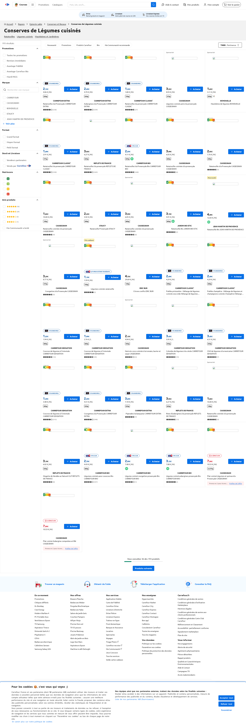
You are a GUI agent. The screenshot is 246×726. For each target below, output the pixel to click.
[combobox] (112, 4)
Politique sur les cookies (152, 643)
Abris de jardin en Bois (79, 638)
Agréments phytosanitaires (189, 651)
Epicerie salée (36, 24)
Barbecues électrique (43, 642)
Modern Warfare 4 (42, 613)
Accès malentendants (186, 675)
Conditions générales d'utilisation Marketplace (191, 603)
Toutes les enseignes (150, 631)
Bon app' (145, 620)
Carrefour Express (149, 609)
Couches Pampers (77, 617)
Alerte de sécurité (185, 647)
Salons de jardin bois (78, 613)
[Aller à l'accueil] (7, 4)
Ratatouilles (9, 36)
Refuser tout (226, 704)
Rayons (21, 24)
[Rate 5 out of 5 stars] (15, 206)
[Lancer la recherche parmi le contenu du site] (153, 4)
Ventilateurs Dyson (42, 620)
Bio (98, 45)
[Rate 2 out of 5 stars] (10, 206)
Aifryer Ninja (75, 620)
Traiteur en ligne (112, 620)
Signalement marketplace (188, 631)
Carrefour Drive (112, 606)
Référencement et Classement (190, 624)
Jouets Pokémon (77, 635)
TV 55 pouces (75, 627)
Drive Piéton (111, 613)
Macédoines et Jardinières (47, 36)
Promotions (66, 45)
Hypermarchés (148, 599)
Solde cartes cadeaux (114, 660)
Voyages (109, 638)
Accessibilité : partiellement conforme (193, 628)
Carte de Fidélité (113, 602)
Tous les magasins (149, 635)
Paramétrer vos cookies (151, 647)
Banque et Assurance (114, 627)
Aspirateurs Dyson (77, 645)
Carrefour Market (149, 602)
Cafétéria (146, 624)
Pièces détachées (185, 654)
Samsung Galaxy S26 (43, 649)
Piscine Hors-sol (76, 624)
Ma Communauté (113, 649)
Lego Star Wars (76, 642)
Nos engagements (185, 643)
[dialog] (123, 704)
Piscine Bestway (77, 631)
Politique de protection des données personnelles (157, 652)
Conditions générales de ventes (190, 599)
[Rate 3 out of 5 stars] (12, 206)
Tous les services (112, 656)
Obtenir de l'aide (102, 584)
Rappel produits (184, 658)
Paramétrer (226, 710)
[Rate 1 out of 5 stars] (8, 206)
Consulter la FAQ (203, 584)
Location (109, 631)
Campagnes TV (184, 671)
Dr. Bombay (39, 606)
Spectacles (110, 635)
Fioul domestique (113, 624)
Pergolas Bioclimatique (79, 606)
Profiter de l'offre (235, 483)
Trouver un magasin (54, 584)
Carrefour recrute (113, 645)
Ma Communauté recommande (117, 45)
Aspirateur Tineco (42, 627)
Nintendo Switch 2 (42, 631)
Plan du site (182, 635)
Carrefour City (147, 606)
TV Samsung (39, 624)
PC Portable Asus (41, 617)
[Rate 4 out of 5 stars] (13, 206)
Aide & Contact (184, 667)
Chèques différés (41, 602)
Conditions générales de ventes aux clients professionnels (192, 613)
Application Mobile (113, 599)
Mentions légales (185, 608)
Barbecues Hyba (76, 609)
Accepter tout (226, 698)
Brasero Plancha (76, 599)
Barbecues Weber (77, 602)
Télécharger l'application (152, 584)
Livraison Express (113, 617)
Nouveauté (51, 45)
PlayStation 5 (40, 635)
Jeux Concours (112, 652)
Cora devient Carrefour (151, 627)
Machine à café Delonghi (80, 649)
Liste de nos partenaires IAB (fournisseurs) (134, 699)
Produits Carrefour (83, 45)
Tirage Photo (111, 642)
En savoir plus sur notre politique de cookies (32, 721)
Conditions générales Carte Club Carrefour (191, 619)
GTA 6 (37, 638)
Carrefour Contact (149, 613)
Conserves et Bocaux (56, 24)
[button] (32, 4)
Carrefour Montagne (150, 617)
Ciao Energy (39, 609)
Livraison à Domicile (114, 609)
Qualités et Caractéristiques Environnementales (189, 662)
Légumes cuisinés (25, 36)
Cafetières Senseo (42, 645)
